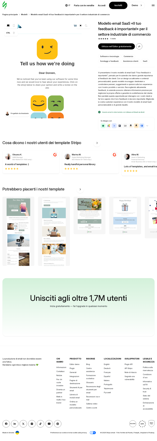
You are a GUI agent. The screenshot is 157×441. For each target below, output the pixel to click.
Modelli (24, 14)
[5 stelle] (107, 39)
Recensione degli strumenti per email (93, 389)
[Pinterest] (57, 423)
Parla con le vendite (84, 5)
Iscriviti (118, 5)
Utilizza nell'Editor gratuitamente (116, 46)
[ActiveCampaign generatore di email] (114, 125)
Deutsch (107, 368)
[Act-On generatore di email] (108, 125)
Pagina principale (10, 14)
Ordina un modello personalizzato (76, 405)
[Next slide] (97, 143)
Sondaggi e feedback (109, 61)
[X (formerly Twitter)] (23, 423)
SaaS (145, 61)
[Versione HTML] (8, 33)
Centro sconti (91, 408)
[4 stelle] (105, 39)
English (107, 364)
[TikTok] (40, 423)
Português (108, 384)
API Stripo (128, 368)
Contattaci (60, 371)
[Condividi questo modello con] (139, 46)
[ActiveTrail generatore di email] (119, 125)
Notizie (59, 375)
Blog (88, 364)
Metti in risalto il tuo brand (60, 400)
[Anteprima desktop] (8, 25)
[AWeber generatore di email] (141, 125)
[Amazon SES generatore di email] (136, 125)
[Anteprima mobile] (14, 25)
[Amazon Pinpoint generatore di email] (130, 125)
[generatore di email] (4, 5)
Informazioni (61, 367)
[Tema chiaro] (80, 25)
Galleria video (91, 404)
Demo (135, 5)
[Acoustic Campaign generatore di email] (103, 125)
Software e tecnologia (109, 56)
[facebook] (6, 423)
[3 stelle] (103, 39)
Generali (73, 372)
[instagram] (32, 423)
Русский (107, 392)
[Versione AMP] (14, 33)
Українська (108, 388)
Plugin (72, 368)
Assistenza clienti (130, 61)
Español (107, 376)
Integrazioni (74, 376)
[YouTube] (49, 423)
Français (107, 372)
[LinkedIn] (14, 423)
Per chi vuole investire (59, 382)
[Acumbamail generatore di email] (125, 125)
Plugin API (129, 364)
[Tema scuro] (86, 25)
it (69, 5)
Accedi (101, 5)
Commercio (128, 56)
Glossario (90, 382)
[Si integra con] (147, 125)
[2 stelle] (101, 39)
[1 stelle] (99, 39)
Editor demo (74, 364)
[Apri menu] (153, 5)
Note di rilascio (131, 372)
